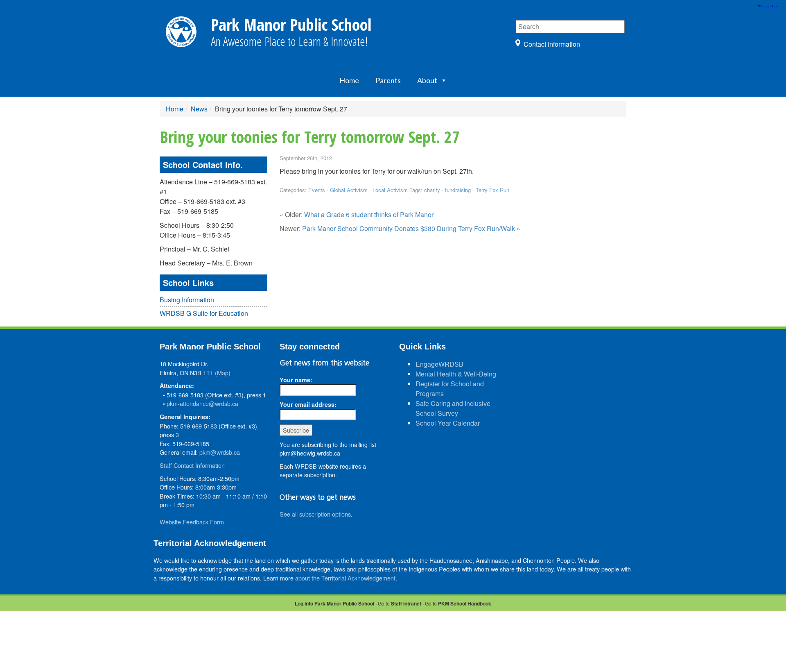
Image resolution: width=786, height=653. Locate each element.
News (199, 108)
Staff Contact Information (192, 465)
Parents (388, 80)
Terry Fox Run (492, 190)
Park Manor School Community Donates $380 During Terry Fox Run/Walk (408, 228)
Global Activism (349, 190)
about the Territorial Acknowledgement (345, 578)
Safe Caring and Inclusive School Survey (453, 408)
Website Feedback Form (192, 521)
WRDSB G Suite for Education (204, 313)
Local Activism (390, 190)
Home (349, 80)
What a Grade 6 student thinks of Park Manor (369, 214)
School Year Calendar (448, 423)
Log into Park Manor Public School (334, 603)
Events (316, 190)
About (427, 80)
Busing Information (187, 299)
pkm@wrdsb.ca (219, 452)
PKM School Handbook (464, 603)
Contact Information (552, 44)
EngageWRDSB (439, 364)
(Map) (222, 372)
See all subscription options (315, 514)
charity (432, 190)
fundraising (458, 190)
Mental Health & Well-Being (456, 374)
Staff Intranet (406, 603)
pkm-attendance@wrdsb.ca (202, 403)
